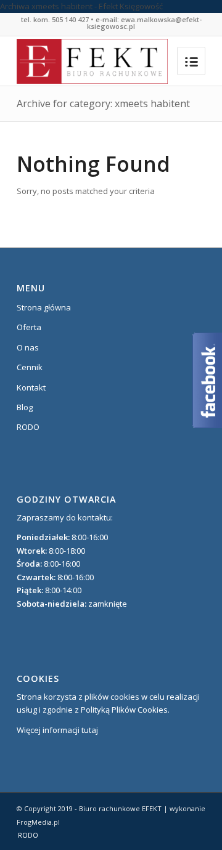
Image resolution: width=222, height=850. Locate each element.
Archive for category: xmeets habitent (103, 103)
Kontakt (31, 387)
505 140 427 (70, 19)
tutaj (89, 729)
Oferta (29, 327)
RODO (28, 426)
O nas (28, 347)
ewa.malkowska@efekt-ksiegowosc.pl (144, 23)
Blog (25, 407)
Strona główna (44, 307)
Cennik (30, 367)
